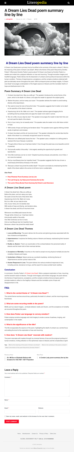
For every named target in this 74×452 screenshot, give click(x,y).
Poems (29, 19)
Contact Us (35, 433)
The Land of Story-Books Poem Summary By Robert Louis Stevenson (31, 183)
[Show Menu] (5, 2)
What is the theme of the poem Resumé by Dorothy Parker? (22, 347)
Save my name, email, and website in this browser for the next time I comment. (30, 416)
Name (7, 400)
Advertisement (26, 433)
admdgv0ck (9, 19)
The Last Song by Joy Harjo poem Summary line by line (26, 180)
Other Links (53, 433)
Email (7, 408)
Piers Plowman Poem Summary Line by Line (22, 177)
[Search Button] (68, 2)
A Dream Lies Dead (31, 273)
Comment (8, 377)
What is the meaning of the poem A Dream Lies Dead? (24, 345)
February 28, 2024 (20, 19)
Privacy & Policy (43, 433)
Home (19, 433)
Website (40, 408)
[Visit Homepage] (37, 3)
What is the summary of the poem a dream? (54, 345)
